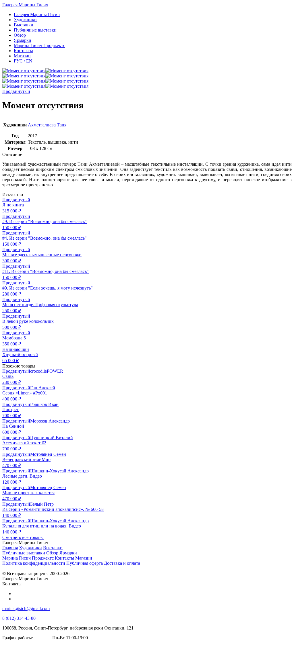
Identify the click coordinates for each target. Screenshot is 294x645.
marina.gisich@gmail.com (26, 608)
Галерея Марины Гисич (25, 4)
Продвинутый (16, 91)
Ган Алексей (42, 387)
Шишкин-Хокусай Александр (59, 470)
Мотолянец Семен (48, 454)
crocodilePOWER (46, 371)
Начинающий (15, 349)
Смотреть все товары (23, 537)
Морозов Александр (50, 421)
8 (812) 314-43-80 (19, 618)
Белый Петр (42, 504)
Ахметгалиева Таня (47, 124)
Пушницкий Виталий (51, 437)
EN (23, 60)
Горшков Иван (44, 404)
